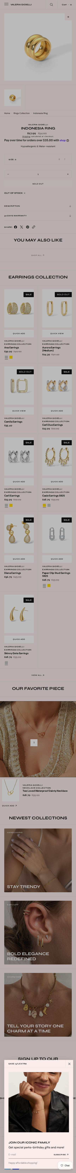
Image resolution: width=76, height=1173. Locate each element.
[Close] (69, 1064)
